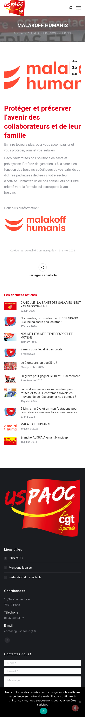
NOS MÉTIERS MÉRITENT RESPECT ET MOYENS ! (47, 335)
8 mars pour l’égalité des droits (42, 349)
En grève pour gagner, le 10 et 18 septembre (50, 376)
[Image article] (10, 306)
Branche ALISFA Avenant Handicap (44, 437)
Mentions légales (20, 567)
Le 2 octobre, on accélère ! (39, 363)
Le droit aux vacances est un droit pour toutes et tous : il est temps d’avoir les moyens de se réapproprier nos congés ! (48, 393)
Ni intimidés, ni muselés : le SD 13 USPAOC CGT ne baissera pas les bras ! (49, 320)
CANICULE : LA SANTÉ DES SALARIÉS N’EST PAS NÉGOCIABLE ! (51, 304)
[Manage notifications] (75, 708)
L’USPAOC (16, 558)
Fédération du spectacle (25, 577)
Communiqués (45, 250)
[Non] (80, 702)
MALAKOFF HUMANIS (35, 424)
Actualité (30, 250)
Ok (43, 710)
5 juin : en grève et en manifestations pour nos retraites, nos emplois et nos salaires (49, 410)
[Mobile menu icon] (78, 8)
